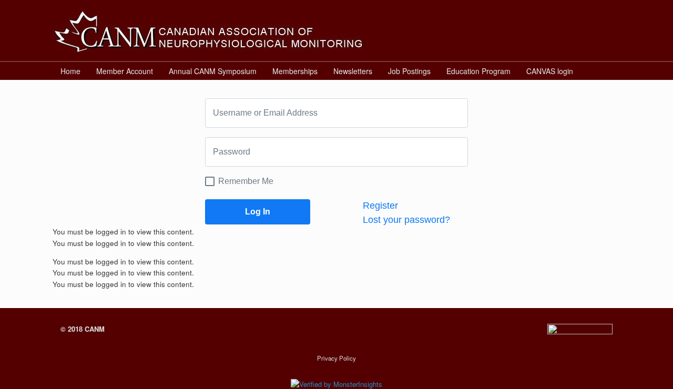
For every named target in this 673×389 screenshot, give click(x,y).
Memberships (295, 71)
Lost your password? (406, 219)
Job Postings (409, 71)
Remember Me (245, 181)
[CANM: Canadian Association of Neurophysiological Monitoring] (208, 30)
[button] (604, 71)
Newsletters (352, 71)
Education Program (478, 71)
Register (380, 205)
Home (70, 71)
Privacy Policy (336, 358)
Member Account (124, 71)
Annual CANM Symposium (213, 71)
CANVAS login (549, 71)
